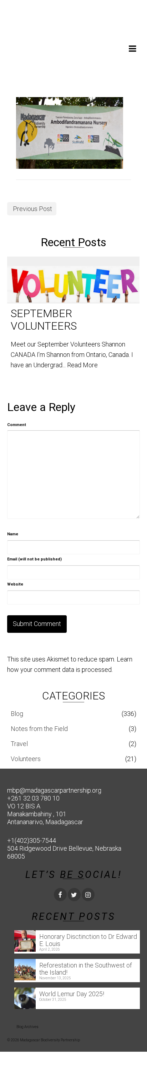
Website (15, 584)
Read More (82, 365)
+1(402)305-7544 (31, 840)
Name (12, 534)
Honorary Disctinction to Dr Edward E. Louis (88, 940)
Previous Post (32, 208)
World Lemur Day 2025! (71, 994)
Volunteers (26, 759)
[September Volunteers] (73, 280)
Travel (19, 743)
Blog (17, 713)
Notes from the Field (39, 728)
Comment (16, 424)
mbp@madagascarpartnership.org (54, 790)
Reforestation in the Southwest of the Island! (85, 968)
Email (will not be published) (34, 559)
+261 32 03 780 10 (33, 798)
